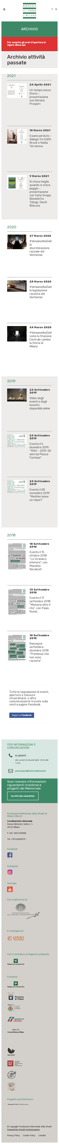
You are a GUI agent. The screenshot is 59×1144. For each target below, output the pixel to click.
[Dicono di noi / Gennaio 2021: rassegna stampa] (17, 135)
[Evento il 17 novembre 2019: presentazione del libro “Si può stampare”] (17, 440)
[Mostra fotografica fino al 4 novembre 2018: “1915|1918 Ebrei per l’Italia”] (17, 549)
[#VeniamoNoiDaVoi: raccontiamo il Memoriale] (17, 242)
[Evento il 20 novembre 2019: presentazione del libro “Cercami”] (17, 395)
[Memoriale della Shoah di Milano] (29, 9)
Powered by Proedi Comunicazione (23, 1038)
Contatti (42, 1044)
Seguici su (22, 624)
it (52, 9)
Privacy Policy (13, 1044)
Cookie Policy (29, 1044)
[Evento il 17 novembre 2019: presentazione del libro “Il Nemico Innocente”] (17, 486)
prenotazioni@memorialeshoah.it (30, 679)
